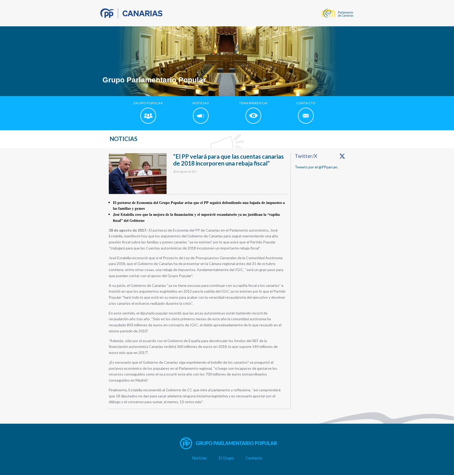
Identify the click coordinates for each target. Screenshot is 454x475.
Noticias (199, 458)
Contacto (254, 458)
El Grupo (226, 458)
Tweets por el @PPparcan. (316, 167)
